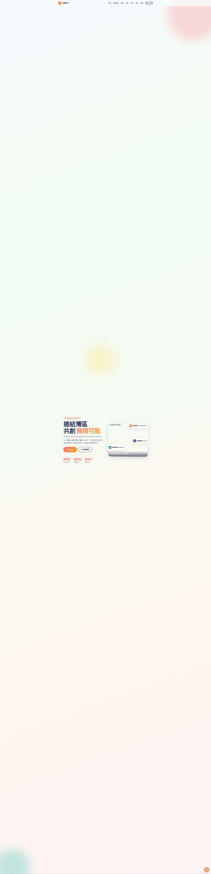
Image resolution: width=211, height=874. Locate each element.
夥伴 (137, 3)
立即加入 (71, 449)
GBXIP (63, 3)
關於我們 (116, 3)
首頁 (109, 3)
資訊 (127, 3)
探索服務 (86, 449)
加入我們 (149, 3)
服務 (122, 3)
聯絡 (142, 3)
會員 (132, 3)
